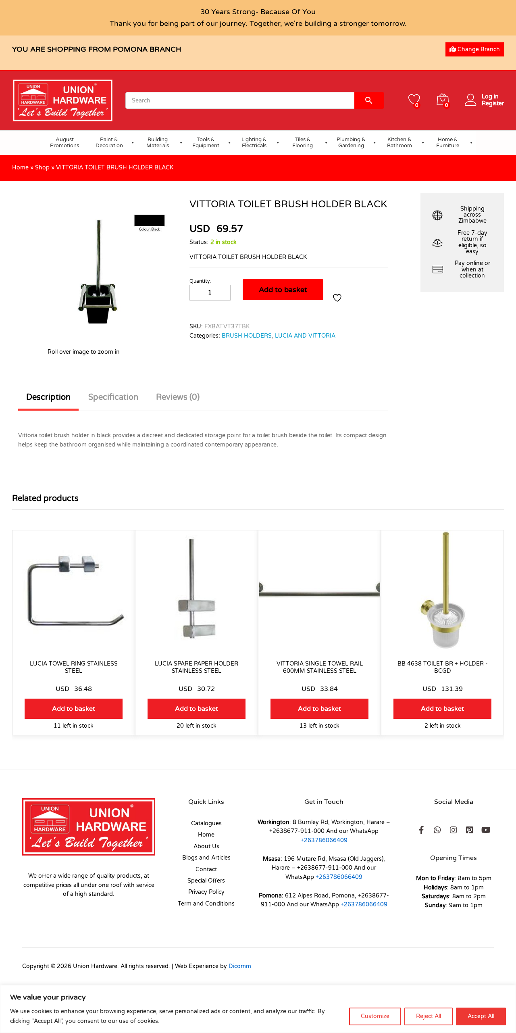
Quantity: (200, 281)
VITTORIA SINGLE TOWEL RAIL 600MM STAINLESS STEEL (320, 667)
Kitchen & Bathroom (399, 142)
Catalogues (206, 823)
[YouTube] (486, 830)
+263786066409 (324, 840)
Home (20, 167)
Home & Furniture (447, 142)
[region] (258, 1009)
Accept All (481, 1016)
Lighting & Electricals (254, 142)
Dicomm (240, 966)
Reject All (428, 1016)
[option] (73, 638)
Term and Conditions (206, 903)
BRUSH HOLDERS (247, 335)
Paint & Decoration (109, 142)
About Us (206, 846)
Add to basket (283, 289)
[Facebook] (421, 830)
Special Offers (206, 880)
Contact (206, 869)
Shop (42, 167)
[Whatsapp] (437, 830)
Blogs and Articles (206, 857)
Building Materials (157, 142)
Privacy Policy (206, 892)
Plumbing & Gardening (351, 142)
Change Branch (478, 49)
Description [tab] (48, 397)
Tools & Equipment (205, 142)
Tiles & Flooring (302, 142)
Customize (375, 1016)
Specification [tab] (113, 397)
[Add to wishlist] (338, 298)
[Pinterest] (470, 830)
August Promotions (64, 142)
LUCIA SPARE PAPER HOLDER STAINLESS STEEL (196, 667)
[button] (74, 709)
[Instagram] (453, 830)
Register (493, 103)
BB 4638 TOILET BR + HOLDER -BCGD (442, 667)
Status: (198, 242)
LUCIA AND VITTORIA (305, 335)
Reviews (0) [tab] (178, 397)
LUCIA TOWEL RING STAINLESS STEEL (74, 667)
